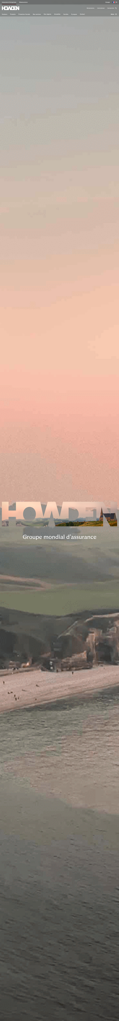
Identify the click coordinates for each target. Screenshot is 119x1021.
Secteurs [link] (4, 14)
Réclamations (90, 8)
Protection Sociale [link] (24, 14)
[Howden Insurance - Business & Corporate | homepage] (10, 8)
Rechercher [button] (110, 8)
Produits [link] (13, 14)
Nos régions (47, 14)
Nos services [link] (37, 14)
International (101, 8)
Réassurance (23, 2)
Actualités (57, 14)
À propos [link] (74, 14)
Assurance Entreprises (9, 2)
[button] (114, 2)
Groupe (107, 2)
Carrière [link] (65, 14)
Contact (82, 14)
